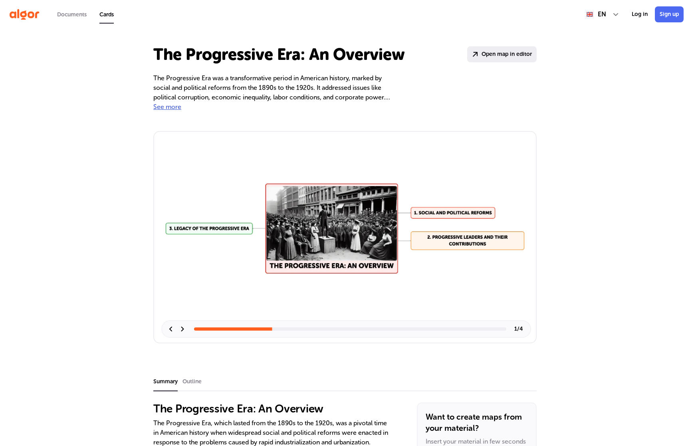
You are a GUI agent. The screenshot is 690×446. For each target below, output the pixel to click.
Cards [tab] (106, 14)
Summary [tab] (165, 381)
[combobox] (603, 14)
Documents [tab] (72, 14)
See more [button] (167, 107)
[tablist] (85, 14)
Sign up (669, 14)
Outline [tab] (192, 381)
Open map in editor (507, 54)
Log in (640, 14)
